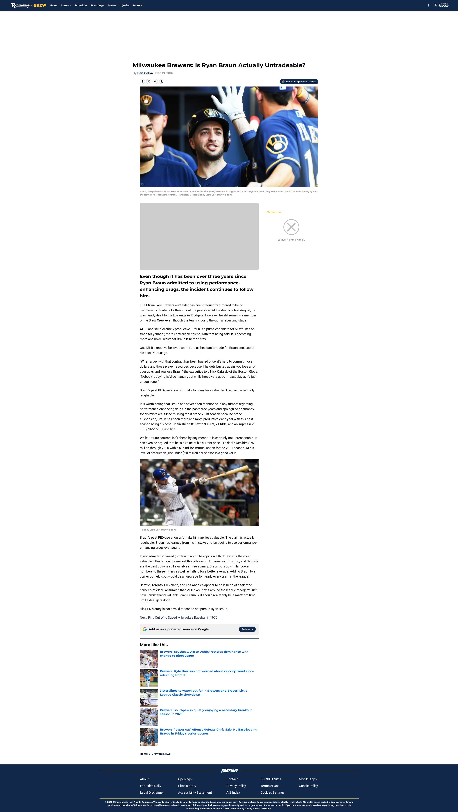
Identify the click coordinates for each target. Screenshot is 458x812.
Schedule (81, 5)
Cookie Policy (308, 786)
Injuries (125, 5)
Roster (112, 5)
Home (144, 753)
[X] (435, 5)
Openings (185, 779)
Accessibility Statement (195, 792)
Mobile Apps (308, 779)
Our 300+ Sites (270, 779)
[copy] (161, 81)
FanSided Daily (150, 786)
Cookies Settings (272, 792)
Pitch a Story (187, 786)
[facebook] (428, 5)
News (53, 5)
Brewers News (161, 753)
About (144, 779)
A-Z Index (233, 792)
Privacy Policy (236, 786)
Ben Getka (145, 73)
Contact (232, 779)
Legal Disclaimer (152, 792)
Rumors (66, 5)
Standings (97, 5)
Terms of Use (269, 786)
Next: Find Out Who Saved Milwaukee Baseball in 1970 (178, 617)
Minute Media (120, 802)
